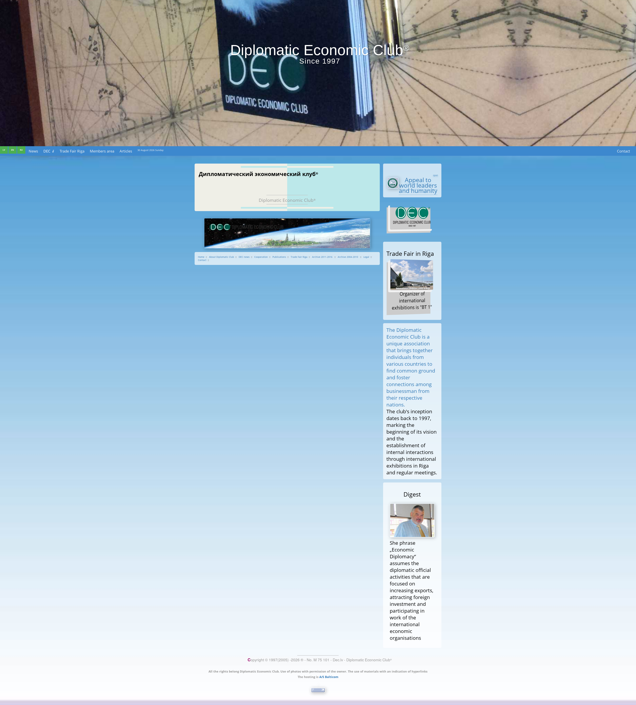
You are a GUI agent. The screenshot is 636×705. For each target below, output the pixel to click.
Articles (126, 151)
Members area (102, 151)
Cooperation (261, 256)
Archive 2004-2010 (348, 256)
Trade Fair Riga (72, 151)
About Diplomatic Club (221, 256)
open (435, 175)
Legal (366, 256)
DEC (48, 151)
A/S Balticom (328, 677)
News (33, 151)
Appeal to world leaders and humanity (418, 185)
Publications (279, 256)
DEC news (244, 256)
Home (201, 256)
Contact (623, 151)
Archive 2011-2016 (322, 256)
